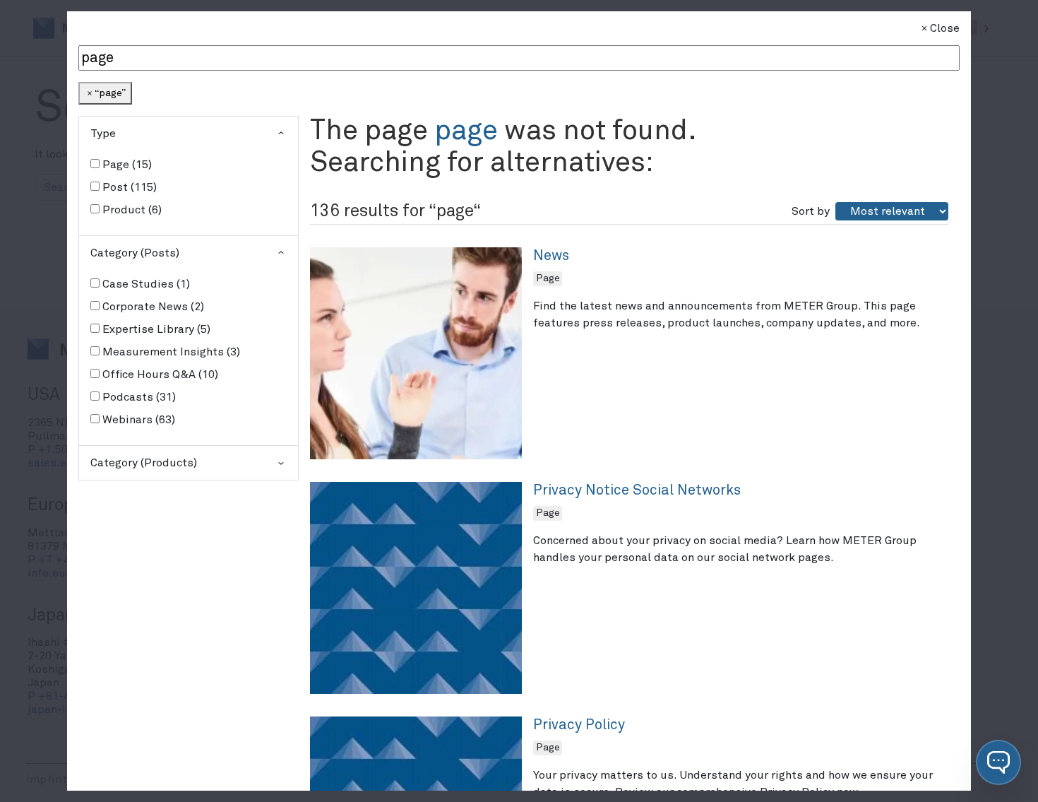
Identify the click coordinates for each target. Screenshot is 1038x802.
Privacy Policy (579, 725)
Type (103, 133)
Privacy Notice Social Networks (637, 490)
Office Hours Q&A (158, 374)
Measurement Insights (169, 352)
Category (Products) (143, 462)
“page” (110, 93)
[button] (998, 762)
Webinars (137, 419)
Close (945, 28)
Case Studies (144, 284)
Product (130, 210)
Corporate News (151, 306)
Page (125, 164)
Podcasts (137, 397)
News (551, 256)
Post (127, 187)
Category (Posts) (134, 253)
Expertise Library (154, 329)
